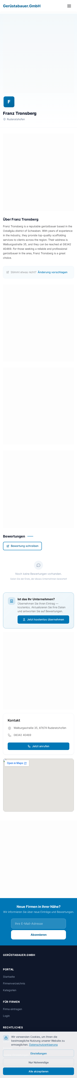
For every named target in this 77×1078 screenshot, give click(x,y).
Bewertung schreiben (24, 545)
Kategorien (9, 990)
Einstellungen (38, 1053)
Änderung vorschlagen (52, 272)
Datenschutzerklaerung (43, 1044)
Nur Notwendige (39, 1062)
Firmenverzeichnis (14, 983)
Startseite (9, 976)
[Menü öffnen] (70, 6)
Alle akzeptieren (38, 1071)
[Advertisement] (38, 54)
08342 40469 (22, 735)
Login (6, 1015)
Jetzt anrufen (40, 746)
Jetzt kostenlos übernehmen (45, 619)
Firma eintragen (12, 1009)
